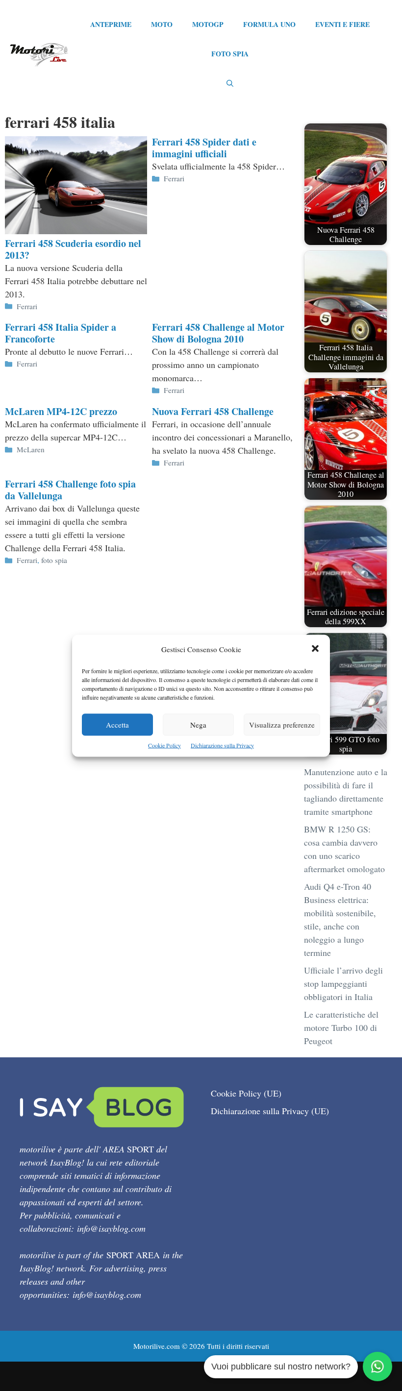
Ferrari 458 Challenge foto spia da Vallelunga (70, 490)
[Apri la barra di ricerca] (230, 83)
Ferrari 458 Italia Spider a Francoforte (60, 333)
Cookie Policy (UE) (246, 1093)
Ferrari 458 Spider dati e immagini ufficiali (204, 148)
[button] (315, 649)
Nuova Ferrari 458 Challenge (213, 411)
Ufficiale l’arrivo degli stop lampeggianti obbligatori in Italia (343, 983)
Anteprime (110, 24)
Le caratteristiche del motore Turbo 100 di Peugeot (341, 1027)
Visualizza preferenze (282, 724)
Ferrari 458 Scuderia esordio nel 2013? (73, 249)
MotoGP (208, 24)
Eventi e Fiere (342, 24)
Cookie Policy (164, 745)
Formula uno (269, 24)
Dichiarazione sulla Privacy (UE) (270, 1111)
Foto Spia (230, 54)
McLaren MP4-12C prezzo (61, 411)
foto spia (54, 560)
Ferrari (27, 306)
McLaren (31, 449)
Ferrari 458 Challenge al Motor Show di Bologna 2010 (218, 333)
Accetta (117, 724)
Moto (162, 24)
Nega (198, 724)
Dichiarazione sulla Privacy (222, 745)
